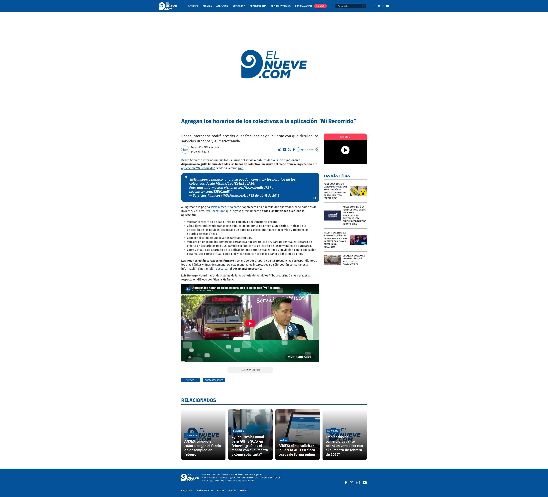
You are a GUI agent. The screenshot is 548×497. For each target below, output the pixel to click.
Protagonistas (258, 6)
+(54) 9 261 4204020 (271, 477)
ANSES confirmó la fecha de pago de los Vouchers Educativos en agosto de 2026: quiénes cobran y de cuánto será (354, 215)
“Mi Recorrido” (215, 211)
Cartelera (187, 490)
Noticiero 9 (238, 6)
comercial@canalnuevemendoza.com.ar (239, 477)
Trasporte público (214, 380)
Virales (232, 490)
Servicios (191, 380)
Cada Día (207, 6)
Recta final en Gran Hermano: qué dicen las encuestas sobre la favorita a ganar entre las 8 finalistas (335, 239)
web (240, 168)
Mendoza (193, 6)
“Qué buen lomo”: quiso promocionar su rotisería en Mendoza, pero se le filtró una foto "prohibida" (335, 191)
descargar (222, 268)
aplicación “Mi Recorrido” (198, 168)
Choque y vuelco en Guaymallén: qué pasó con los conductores (354, 260)
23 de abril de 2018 (265, 196)
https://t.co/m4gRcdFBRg (253, 188)
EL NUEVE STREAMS (281, 6)
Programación (303, 6)
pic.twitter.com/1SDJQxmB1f (210, 192)
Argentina (222, 6)
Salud (220, 490)
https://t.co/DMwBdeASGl (235, 184)
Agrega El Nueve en (307, 149)
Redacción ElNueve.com (205, 147)
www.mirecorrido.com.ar (227, 207)
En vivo (320, 6)
